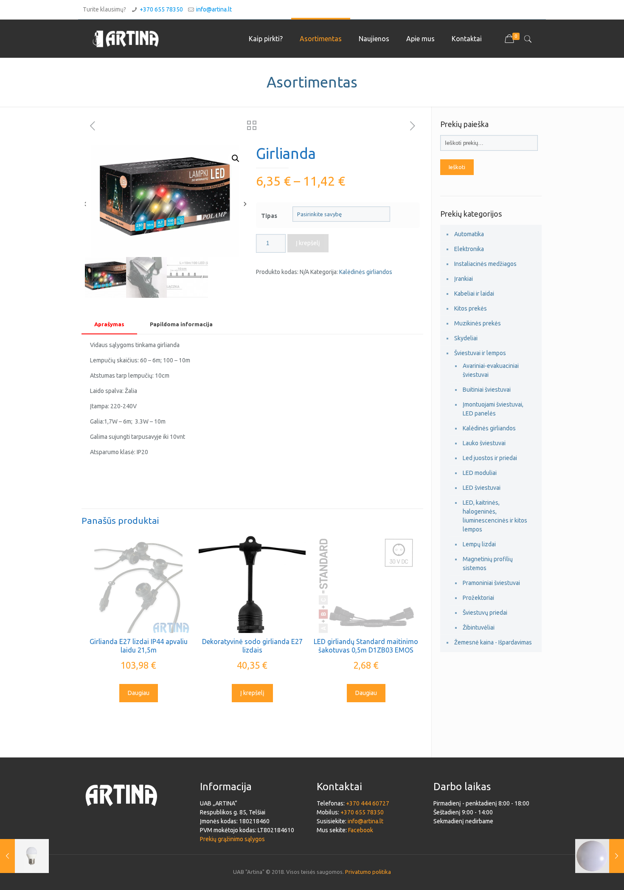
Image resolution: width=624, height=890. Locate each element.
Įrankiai (463, 278)
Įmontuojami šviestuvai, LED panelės (493, 409)
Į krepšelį (308, 243)
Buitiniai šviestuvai (487, 389)
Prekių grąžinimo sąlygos (232, 839)
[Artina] (125, 39)
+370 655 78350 (161, 9)
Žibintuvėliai (479, 627)
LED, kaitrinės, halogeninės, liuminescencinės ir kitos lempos (495, 516)
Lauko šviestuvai (484, 443)
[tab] (109, 324)
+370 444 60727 (367, 803)
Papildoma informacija (181, 324)
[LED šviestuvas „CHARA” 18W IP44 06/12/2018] (599, 856)
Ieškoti (457, 167)
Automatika (469, 234)
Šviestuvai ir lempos (480, 353)
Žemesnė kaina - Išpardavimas (493, 642)
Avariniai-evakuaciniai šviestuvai (491, 370)
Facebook (360, 830)
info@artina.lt (214, 9)
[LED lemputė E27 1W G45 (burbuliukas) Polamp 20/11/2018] (24, 856)
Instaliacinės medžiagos (485, 263)
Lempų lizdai (479, 544)
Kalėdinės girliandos (365, 271)
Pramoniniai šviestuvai (491, 582)
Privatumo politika (368, 872)
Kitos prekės (470, 308)
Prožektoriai (478, 597)
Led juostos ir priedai (490, 458)
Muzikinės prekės (477, 323)
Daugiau (138, 692)
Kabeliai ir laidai (474, 293)
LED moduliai (480, 472)
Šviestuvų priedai (485, 612)
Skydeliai (466, 338)
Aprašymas (109, 324)
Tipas (269, 215)
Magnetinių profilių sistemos (488, 563)
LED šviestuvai (481, 487)
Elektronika (469, 249)
